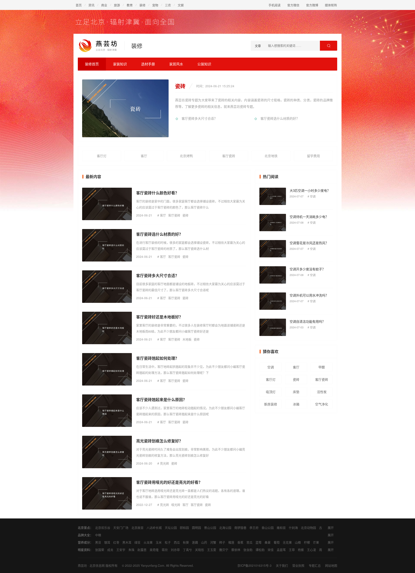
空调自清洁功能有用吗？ (307, 321)
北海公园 (225, 527)
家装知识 (120, 63)
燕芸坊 (82, 565)
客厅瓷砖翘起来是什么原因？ (161, 399)
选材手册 (148, 63)
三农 (168, 5)
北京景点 (84, 527)
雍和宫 (281, 527)
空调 (313, 196)
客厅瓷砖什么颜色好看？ (157, 193)
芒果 (316, 542)
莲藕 (195, 542)
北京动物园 (308, 527)
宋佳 (271, 549)
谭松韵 (260, 549)
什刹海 (293, 527)
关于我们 (282, 565)
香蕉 (240, 542)
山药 (204, 542)
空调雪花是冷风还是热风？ (309, 242)
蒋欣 (165, 549)
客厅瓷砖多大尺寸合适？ (199, 118)
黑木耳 (126, 542)
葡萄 (277, 542)
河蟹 (213, 542)
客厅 (144, 155)
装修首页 (92, 63)
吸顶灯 (271, 391)
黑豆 (98, 542)
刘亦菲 (175, 549)
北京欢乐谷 (102, 527)
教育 (130, 5)
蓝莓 (258, 542)
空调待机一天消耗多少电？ (309, 216)
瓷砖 (185, 215)
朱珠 (131, 549)
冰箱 (296, 404)
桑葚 (268, 542)
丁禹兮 (187, 549)
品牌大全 (84, 535)
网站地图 (331, 565)
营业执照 (298, 565)
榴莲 (231, 542)
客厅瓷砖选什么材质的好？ (279, 118)
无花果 (287, 542)
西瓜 (177, 542)
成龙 (110, 549)
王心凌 (311, 549)
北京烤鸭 (186, 155)
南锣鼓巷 (240, 527)
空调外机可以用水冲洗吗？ (309, 295)
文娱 (181, 5)
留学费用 (313, 155)
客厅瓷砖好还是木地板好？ (159, 317)
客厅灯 (102, 155)
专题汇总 (315, 565)
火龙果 (148, 542)
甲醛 (321, 367)
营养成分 (84, 542)
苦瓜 (249, 542)
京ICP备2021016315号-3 (254, 565)
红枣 (116, 542)
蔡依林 (235, 549)
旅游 (117, 5)
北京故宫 (137, 527)
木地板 (187, 339)
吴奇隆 (154, 549)
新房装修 (270, 404)
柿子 (222, 542)
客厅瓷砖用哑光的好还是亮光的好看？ (169, 482)
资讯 (91, 5)
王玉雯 (211, 549)
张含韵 (247, 549)
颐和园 (184, 527)
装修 (142, 5)
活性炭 (322, 391)
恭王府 (254, 527)
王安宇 (120, 549)
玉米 (159, 542)
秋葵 (186, 542)
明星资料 (84, 549)
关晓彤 (199, 549)
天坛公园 (171, 527)
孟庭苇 (281, 549)
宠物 (155, 5)
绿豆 (137, 542)
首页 (79, 5)
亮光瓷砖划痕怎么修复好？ (159, 441)
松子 (168, 542)
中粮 (98, 535)
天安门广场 (120, 527)
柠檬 (307, 542)
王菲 (292, 549)
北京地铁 (271, 155)
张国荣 (99, 549)
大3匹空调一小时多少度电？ (310, 190)
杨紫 (301, 549)
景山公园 (210, 527)
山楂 (298, 542)
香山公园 (268, 527)
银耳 (107, 542)
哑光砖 (175, 504)
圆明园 (196, 527)
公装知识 (204, 63)
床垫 (296, 391)
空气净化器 (321, 405)
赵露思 (142, 549)
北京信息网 (97, 565)
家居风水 (176, 63)
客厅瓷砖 (228, 155)
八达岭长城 (154, 527)
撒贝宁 (223, 549)
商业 (104, 5)
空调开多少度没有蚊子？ (307, 269)
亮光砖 (164, 463)
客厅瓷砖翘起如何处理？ (157, 358)
